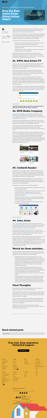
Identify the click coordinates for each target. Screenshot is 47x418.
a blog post (23, 118)
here (14, 116)
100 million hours (28, 197)
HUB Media (15, 114)
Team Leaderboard (27, 363)
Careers (25, 375)
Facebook (19, 173)
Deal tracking (26, 362)
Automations (15, 365)
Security (25, 376)
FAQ (14, 375)
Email (14, 363)
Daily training (37, 362)
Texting (14, 362)
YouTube (31, 133)
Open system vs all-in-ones (6, 379)
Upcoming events (38, 363)
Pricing (3, 383)
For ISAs (3, 376)
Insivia (38, 40)
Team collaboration (5, 366)
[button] (43, 2)
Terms (36, 375)
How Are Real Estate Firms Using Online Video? (21, 7)
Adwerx (26, 276)
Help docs (14, 376)
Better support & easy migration (5, 381)
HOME (3, 7)
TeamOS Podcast (38, 365)
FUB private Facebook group (39, 366)
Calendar (3, 365)
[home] (5, 2)
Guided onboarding (16, 378)
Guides (36, 369)
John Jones (15, 223)
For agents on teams (5, 375)
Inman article (31, 231)
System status (15, 379)
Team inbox (15, 366)
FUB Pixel (3, 363)
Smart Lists (3, 369)
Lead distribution (4, 362)
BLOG (7, 7)
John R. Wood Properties (18, 63)
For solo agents (4, 378)
